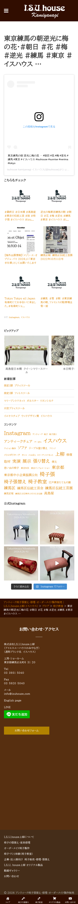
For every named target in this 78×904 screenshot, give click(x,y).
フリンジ (52, 448)
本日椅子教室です (46, 368)
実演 (16, 461)
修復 (69, 454)
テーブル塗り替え (38, 448)
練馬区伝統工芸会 (30, 488)
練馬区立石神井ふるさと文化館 (28, 494)
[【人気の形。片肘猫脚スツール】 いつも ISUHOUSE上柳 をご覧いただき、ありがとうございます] (57, 563)
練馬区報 (8, 493)
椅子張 (47, 474)
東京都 (58, 467)
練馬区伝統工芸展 (59, 488)
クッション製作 (10, 448)
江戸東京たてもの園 (60, 482)
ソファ (22, 447)
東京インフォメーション (40, 468)
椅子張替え (15, 481)
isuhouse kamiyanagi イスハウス (26, 169)
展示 (26, 461)
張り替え (41, 461)
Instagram (14, 317)
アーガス (38, 442)
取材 (7, 461)
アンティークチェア (18, 441)
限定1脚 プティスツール (17, 385)
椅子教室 (37, 481)
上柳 (60, 454)
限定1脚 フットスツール (17, 393)
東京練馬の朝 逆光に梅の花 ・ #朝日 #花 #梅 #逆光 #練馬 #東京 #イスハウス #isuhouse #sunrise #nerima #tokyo (38, 159)
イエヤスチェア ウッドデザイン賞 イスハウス (28, 416)
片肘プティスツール (14, 408)
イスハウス (25, 317)
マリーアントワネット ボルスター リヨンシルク (28, 401)
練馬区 (9, 488)
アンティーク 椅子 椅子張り (44, 434)
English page (12, 700)
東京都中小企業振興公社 (21, 474)
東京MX (25, 468)
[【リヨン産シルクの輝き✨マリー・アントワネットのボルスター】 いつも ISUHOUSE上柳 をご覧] (21, 563)
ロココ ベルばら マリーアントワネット (37, 455)
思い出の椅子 (11, 467)
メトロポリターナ (12, 455)
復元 (54, 461)
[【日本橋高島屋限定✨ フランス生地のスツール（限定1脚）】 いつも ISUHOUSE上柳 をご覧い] (21, 527)
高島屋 (49, 493)
